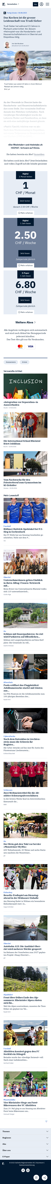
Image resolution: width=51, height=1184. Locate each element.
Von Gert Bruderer (17, 43)
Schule (24, 362)
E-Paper (6, 1156)
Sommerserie (11, 362)
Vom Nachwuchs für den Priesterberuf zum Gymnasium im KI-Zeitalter (22, 482)
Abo (35, 4)
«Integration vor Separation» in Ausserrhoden (21, 403)
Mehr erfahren (26, 213)
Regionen (6, 1138)
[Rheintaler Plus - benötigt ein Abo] (5, 13)
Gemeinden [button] (12, 4)
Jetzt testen (25, 201)
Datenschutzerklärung (27, 1165)
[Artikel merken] (36, 1177)
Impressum (40, 1163)
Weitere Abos (24, 322)
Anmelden (39, 154)
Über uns (6, 1150)
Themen (6, 1131)
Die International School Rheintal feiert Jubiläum (22, 442)
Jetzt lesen (25, 253)
